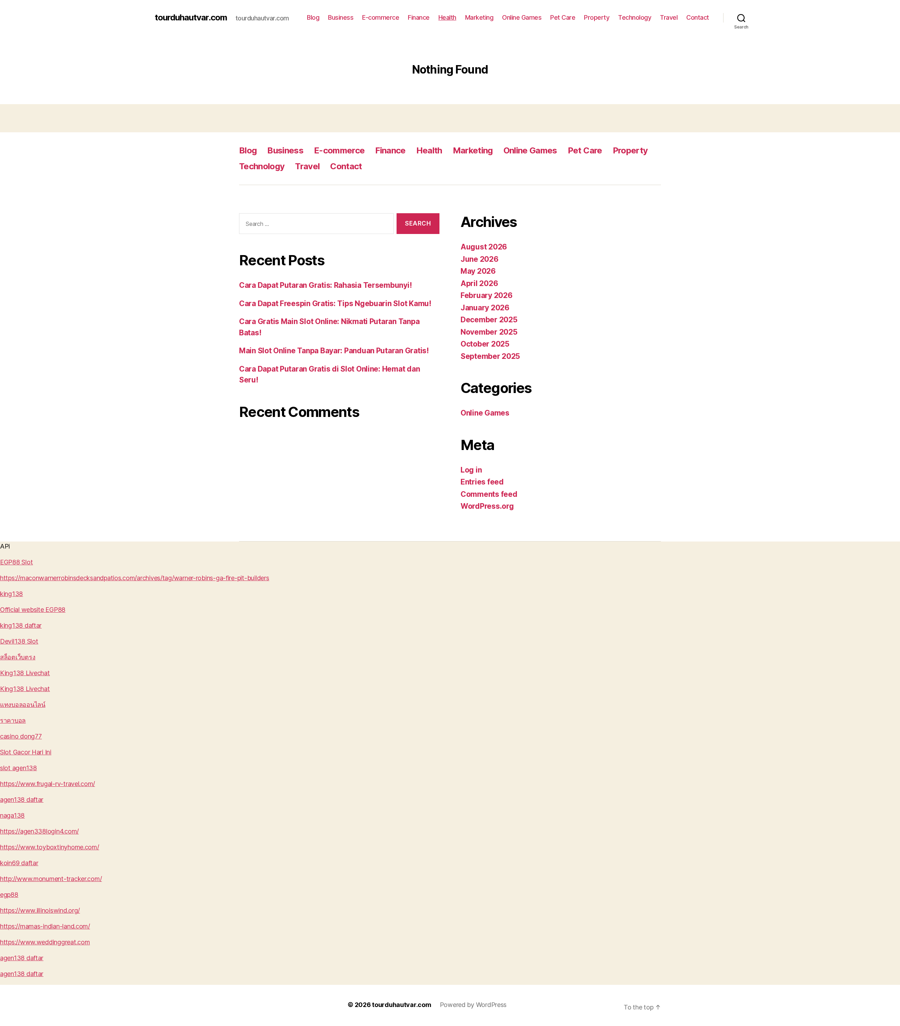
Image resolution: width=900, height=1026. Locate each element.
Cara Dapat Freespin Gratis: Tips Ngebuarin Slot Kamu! (335, 303)
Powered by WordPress (473, 1004)
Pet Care (562, 17)
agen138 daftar (21, 799)
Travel (668, 17)
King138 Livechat (25, 673)
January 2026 (485, 307)
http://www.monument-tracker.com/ (51, 878)
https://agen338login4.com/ (39, 831)
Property (596, 17)
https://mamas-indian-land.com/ (45, 926)
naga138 (12, 815)
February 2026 (487, 295)
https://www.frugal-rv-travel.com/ (47, 783)
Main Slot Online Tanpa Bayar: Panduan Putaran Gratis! (334, 350)
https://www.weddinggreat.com (45, 942)
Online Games (521, 17)
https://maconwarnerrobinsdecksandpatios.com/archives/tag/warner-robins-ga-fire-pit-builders (134, 578)
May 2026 (478, 271)
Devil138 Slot (19, 641)
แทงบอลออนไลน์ (22, 704)
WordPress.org (487, 506)
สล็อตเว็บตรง (17, 657)
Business (340, 17)
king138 (11, 593)
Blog (313, 17)
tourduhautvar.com (191, 17)
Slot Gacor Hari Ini (25, 752)
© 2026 (360, 1004)
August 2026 (484, 246)
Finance (419, 17)
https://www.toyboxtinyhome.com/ (49, 847)
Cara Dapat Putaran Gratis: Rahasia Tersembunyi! (325, 285)
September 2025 (490, 356)
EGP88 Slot (16, 562)
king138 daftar (20, 625)
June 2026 (480, 259)
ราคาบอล (13, 720)
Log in (471, 470)
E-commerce (380, 17)
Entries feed (482, 481)
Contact (697, 17)
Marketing (479, 17)
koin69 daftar (19, 863)
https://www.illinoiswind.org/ (40, 910)
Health (447, 17)
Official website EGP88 (32, 609)
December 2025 (489, 319)
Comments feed (489, 494)
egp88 (9, 894)
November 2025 (489, 332)
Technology (634, 17)
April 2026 (479, 283)
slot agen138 (18, 768)
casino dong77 (21, 736)
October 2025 (485, 344)
